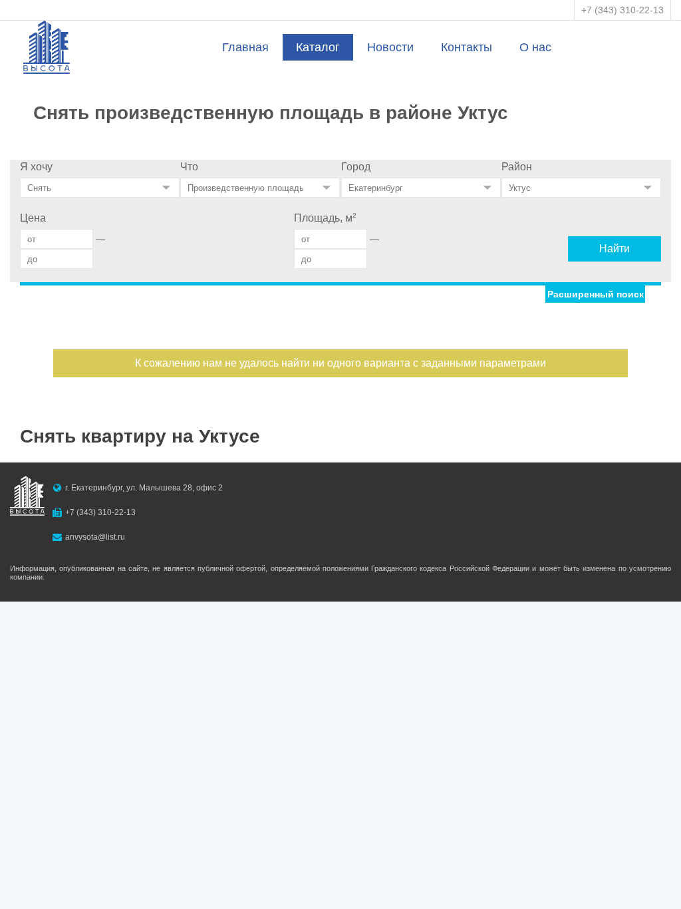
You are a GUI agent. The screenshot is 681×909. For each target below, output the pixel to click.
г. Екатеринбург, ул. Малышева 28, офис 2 (144, 487)
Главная (245, 47)
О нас (535, 47)
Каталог (318, 47)
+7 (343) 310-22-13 (622, 10)
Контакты (466, 47)
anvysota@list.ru (95, 537)
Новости (390, 47)
